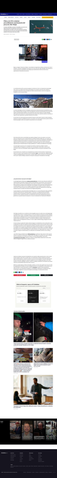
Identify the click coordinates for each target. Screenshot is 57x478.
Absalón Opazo (16, 39)
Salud (30, 466)
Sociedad (33, 17)
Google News (20, 275)
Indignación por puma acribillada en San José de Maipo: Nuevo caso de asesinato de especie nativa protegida (43, 365)
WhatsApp (33, 275)
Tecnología (51, 466)
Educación (42, 466)
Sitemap (46, 472)
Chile (21, 14)
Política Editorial (29, 472)
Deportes (12, 467)
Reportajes (40, 460)
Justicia (25, 17)
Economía (16, 17)
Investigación (49, 14)
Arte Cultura (38, 17)
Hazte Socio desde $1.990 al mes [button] (48, 17)
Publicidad (12, 457)
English (32, 14)
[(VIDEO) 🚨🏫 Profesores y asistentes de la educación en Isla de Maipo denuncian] (23, 355)
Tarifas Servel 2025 (42, 472)
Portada (13, 34)
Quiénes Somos (13, 454)
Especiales (35, 466)
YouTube (47, 275)
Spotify (21, 461)
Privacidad (12, 460)
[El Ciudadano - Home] (4, 14)
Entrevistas (45, 14)
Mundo (18, 14)
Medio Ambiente (11, 17)
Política (5, 17)
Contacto (12, 458)
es (53, 472)
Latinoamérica (28, 14)
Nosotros (24, 472)
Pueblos (21, 17)
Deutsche (36, 14)
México (23, 14)
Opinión (40, 14)
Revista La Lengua (41, 461)
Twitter (21, 457)
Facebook (21, 454)
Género (29, 17)
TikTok (21, 460)
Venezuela (30, 457)
